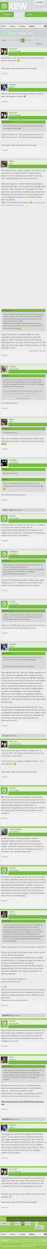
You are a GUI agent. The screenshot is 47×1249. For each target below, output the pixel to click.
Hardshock (13, 552)
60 (23, 40)
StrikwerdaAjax (15, 829)
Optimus (12, 85)
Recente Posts (25, 20)
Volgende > (39, 44)
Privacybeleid (42, 1244)
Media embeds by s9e (28, 1246)
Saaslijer (12, 366)
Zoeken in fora (10, 20)
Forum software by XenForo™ (10, 1246)
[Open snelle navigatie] (45, 26)
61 (26, 40)
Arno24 (12, 516)
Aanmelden (39, 2)
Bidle (11, 161)
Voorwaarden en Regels (29, 1244)
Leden (29, 14)
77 (36, 40)
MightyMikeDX (6, 1015)
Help (43, 1240)
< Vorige (3, 40)
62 (30, 40)
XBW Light (5, 1240)
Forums (19, 14)
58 (16, 40)
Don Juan (13, 49)
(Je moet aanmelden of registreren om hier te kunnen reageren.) (26, 1219)
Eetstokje (13, 460)
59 (19, 40)
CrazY (11, 912)
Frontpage (7, 14)
